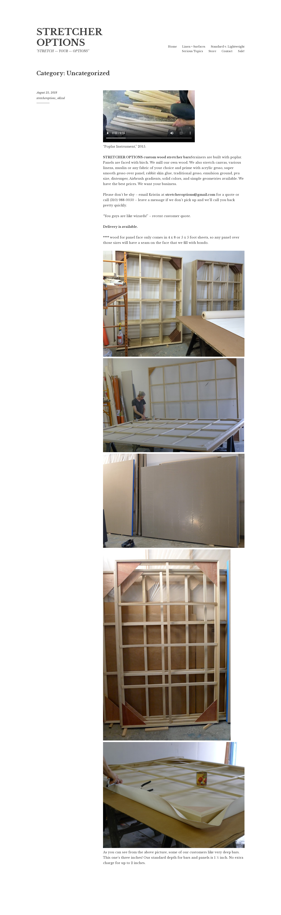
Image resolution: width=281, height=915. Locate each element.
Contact (227, 51)
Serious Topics (192, 51)
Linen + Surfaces (193, 46)
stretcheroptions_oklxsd (51, 98)
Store (212, 51)
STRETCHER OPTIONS (69, 37)
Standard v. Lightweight (227, 46)
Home (172, 46)
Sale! (241, 51)
